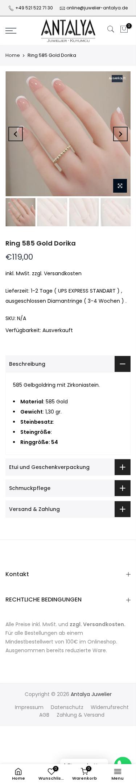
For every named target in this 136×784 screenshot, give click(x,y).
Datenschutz (67, 707)
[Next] (120, 134)
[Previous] (15, 134)
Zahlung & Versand (80, 714)
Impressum (29, 707)
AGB (44, 714)
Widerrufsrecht (110, 707)
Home (12, 55)
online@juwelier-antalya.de (97, 8)
